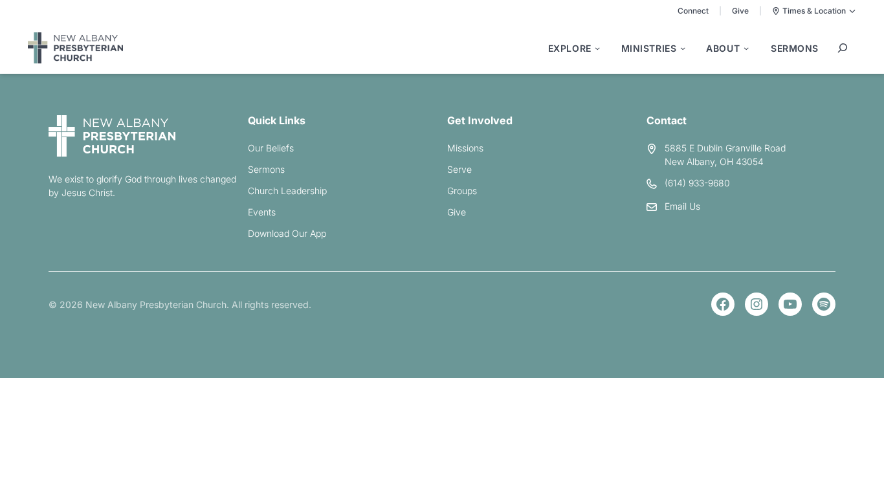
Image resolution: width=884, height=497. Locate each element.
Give (740, 11)
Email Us (682, 206)
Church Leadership (287, 190)
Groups (462, 190)
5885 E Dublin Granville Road (725, 147)
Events (262, 211)
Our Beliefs (271, 147)
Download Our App (287, 233)
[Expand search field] (842, 47)
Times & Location (814, 11)
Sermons (266, 169)
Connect (693, 11)
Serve (459, 169)
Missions (465, 147)
